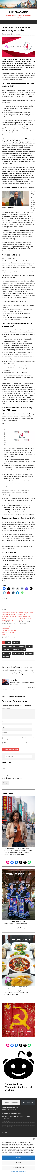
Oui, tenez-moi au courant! (13, 778)
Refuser (18, 1162)
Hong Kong (16, 649)
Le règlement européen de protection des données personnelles (16, 1117)
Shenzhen (29, 653)
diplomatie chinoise (9, 646)
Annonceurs (5, 1130)
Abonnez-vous (28, 1102)
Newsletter (6, 776)
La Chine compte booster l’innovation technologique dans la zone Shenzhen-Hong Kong (25, 616)
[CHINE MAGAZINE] (18, 8)
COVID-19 (15, 643)
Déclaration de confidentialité (18, 1171)
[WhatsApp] (29, 862)
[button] (34, 1139)
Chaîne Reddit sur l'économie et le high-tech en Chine (18, 1087)
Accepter (18, 1157)
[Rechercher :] (19, 756)
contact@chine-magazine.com (10, 1107)
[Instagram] (7, 862)
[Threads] (20, 862)
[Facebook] (12, 862)
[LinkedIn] (16, 862)
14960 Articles (28, 667)
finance (21, 646)
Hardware (6, 649)
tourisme (6, 656)
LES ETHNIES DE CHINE (19, 921)
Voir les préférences (18, 1167)
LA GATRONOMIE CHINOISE (18, 987)
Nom (3, 722)
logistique (6, 653)
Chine (8, 643)
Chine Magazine (16, 34)
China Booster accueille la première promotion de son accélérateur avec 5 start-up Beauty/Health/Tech (9, 616)
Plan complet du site (7, 1127)
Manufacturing (18, 653)
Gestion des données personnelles (11, 1113)
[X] (25, 862)
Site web (4, 732)
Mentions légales (6, 1121)
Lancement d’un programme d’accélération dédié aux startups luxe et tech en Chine (9, 630)
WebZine (4, 1132)
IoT (24, 649)
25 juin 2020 (6, 34)
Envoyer (5, 783)
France (29, 646)
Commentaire (6, 708)
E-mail (3, 727)
